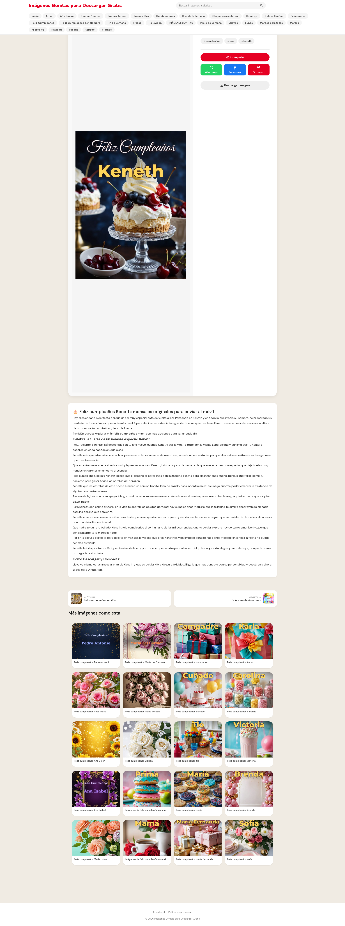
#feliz (230, 41)
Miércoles (38, 29)
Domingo (251, 16)
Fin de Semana (116, 22)
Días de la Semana (193, 16)
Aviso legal (159, 912)
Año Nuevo (67, 16)
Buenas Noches (90, 16)
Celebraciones (165, 16)
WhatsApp (211, 72)
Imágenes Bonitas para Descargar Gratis (75, 5)
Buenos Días (141, 16)
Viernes (107, 29)
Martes (294, 22)
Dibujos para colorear (225, 16)
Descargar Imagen (236, 85)
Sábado (90, 29)
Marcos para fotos (271, 22)
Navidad (56, 29)
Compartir (237, 57)
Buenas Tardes (117, 16)
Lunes (249, 22)
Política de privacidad (180, 912)
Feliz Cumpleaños (43, 22)
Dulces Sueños (274, 16)
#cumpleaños (211, 41)
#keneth (246, 41)
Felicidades (298, 16)
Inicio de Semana (211, 22)
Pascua (73, 29)
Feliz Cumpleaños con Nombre (80, 22)
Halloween (155, 22)
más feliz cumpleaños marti (126, 433)
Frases (137, 22)
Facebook (235, 72)
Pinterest (258, 72)
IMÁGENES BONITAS (181, 22)
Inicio (35, 16)
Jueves (233, 22)
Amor (49, 16)
